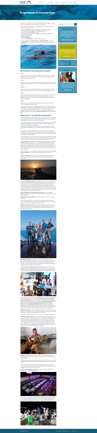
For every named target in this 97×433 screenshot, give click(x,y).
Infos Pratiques (63, 2)
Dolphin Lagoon (42, 2)
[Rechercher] (75, 24)
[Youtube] (67, 64)
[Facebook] (65, 64)
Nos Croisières (50, 2)
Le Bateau (57, 2)
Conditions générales (73, 430)
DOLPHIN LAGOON (23, 2)
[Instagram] (70, 64)
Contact (70, 2)
